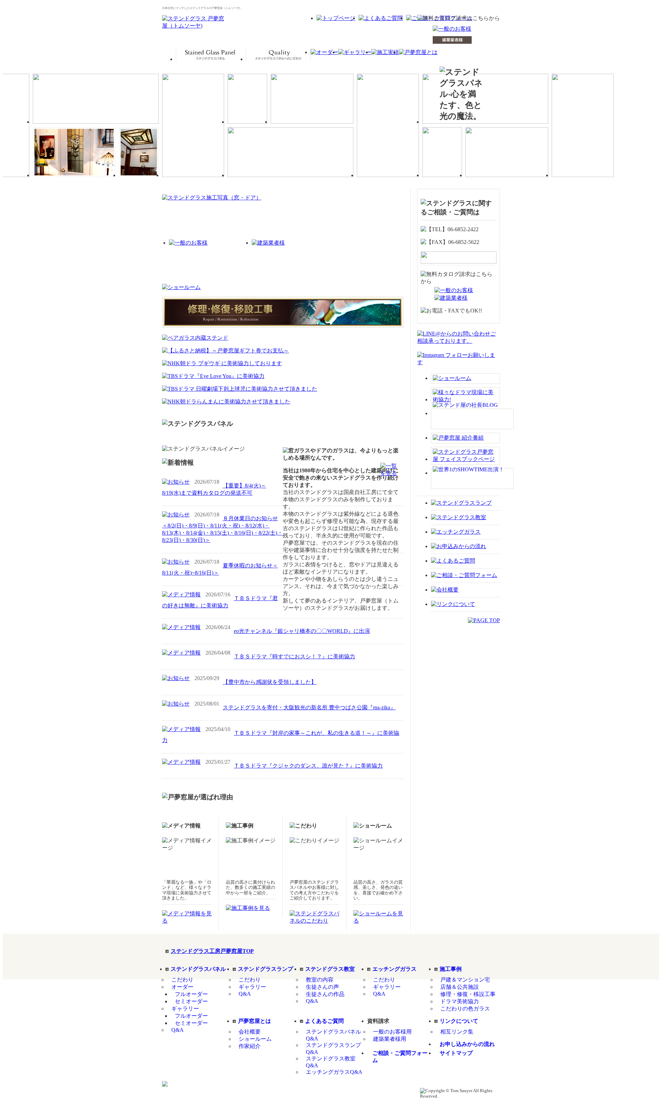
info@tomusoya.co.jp (351, 1091)
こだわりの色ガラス (465, 1008)
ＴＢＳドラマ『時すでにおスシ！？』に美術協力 (294, 656)
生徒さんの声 (322, 987)
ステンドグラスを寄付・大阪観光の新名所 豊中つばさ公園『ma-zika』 (309, 707)
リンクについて (459, 1021)
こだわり (182, 980)
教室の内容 (319, 980)
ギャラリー (185, 1008)
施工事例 (451, 969)
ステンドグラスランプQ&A (333, 1048)
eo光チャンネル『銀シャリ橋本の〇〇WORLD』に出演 (302, 631)
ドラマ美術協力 (459, 1001)
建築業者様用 (389, 1039)
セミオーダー (191, 1001)
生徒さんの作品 (325, 994)
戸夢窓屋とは (254, 1021)
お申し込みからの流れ (467, 1044)
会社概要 (250, 1032)
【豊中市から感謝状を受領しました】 (270, 682)
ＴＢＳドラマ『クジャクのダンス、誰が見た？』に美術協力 (308, 766)
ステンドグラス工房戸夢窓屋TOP (212, 951)
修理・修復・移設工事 (467, 994)
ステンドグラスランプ (265, 969)
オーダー (182, 987)
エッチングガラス (394, 969)
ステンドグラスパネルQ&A (333, 1035)
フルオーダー (191, 994)
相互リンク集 (456, 1032)
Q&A (177, 1030)
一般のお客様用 (392, 1032)
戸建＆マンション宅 (465, 980)
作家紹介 (250, 1046)
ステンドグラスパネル (198, 969)
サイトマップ (456, 1053)
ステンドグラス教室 (330, 969)
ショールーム (255, 1039)
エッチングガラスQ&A (334, 1072)
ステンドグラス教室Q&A (330, 1062)
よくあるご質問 (324, 1021)
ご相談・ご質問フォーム (400, 1056)
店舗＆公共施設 (459, 987)
